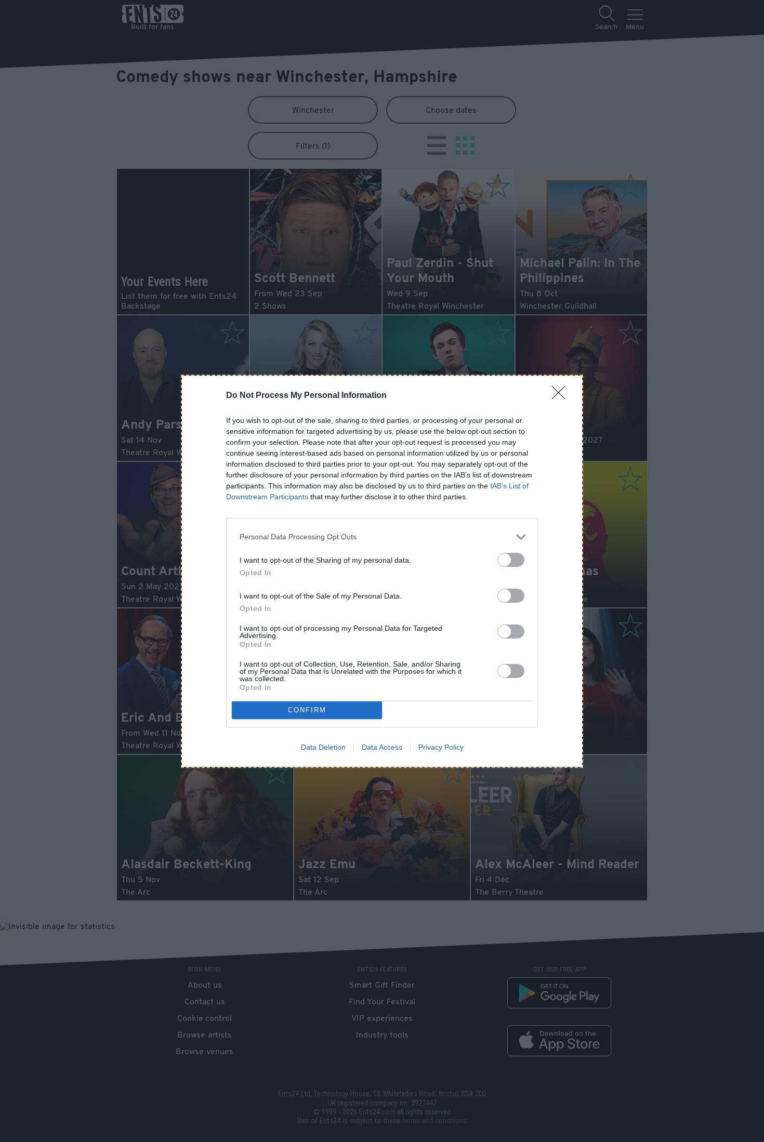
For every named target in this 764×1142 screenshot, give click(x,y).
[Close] (562, 396)
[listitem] (382, 537)
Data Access (382, 747)
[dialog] (382, 571)
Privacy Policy (441, 747)
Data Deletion (323, 747)
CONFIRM (307, 710)
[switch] (510, 560)
